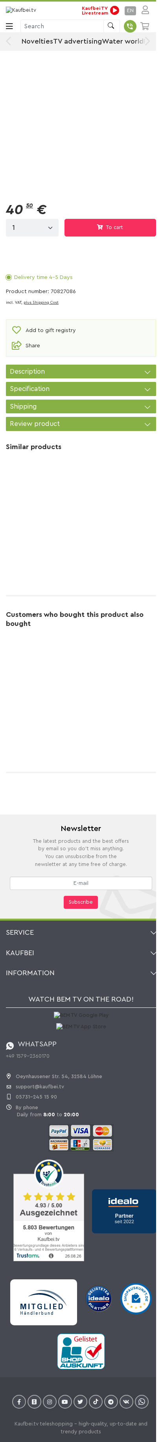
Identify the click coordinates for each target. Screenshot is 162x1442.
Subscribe (81, 902)
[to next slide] (145, 41)
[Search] (111, 26)
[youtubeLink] (65, 1402)
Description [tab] (27, 371)
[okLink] (34, 1402)
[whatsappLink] (142, 1402)
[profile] (143, 11)
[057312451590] (130, 26)
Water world (123, 41)
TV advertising (77, 41)
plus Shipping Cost (41, 303)
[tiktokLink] (96, 1402)
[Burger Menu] (9, 26)
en (130, 10)
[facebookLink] (19, 1402)
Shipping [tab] (23, 406)
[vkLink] (126, 1402)
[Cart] (145, 26)
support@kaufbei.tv (40, 1086)
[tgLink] (111, 1402)
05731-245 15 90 (36, 1096)
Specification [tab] (30, 388)
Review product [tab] (35, 423)
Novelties (37, 41)
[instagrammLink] (50, 1402)
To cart (114, 227)
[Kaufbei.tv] (24, 11)
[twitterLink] (80, 1402)
